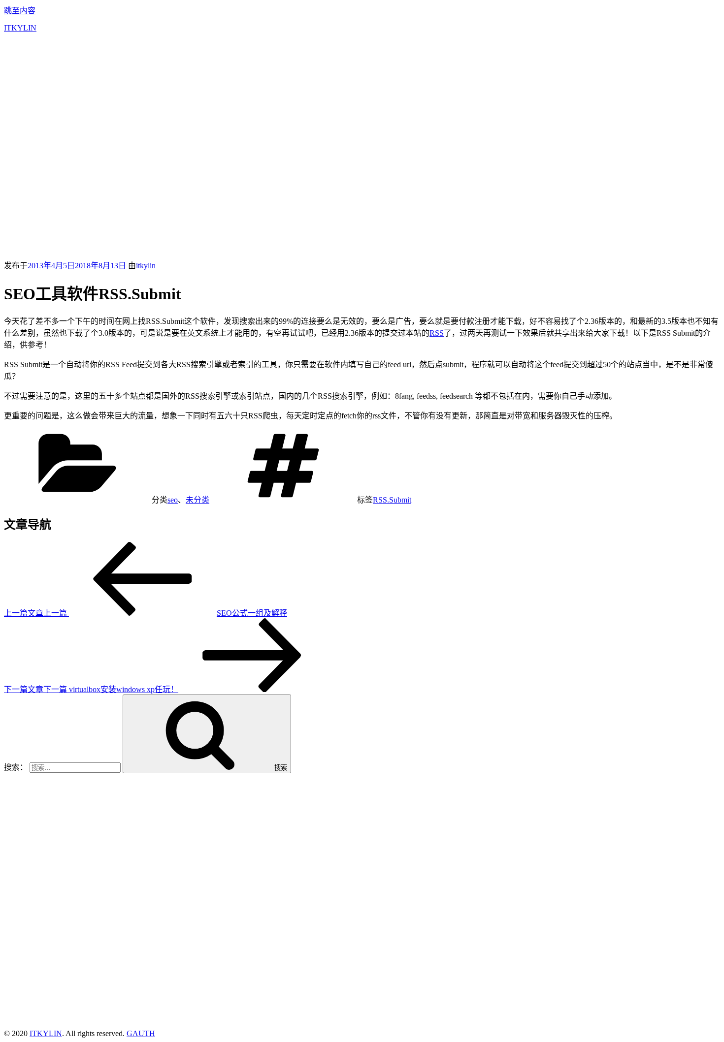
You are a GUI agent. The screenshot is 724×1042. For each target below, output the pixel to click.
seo (172, 500)
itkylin (146, 265)
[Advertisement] (362, 109)
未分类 (197, 500)
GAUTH (141, 1033)
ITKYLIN (20, 28)
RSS (436, 333)
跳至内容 (19, 10)
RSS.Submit (392, 500)
